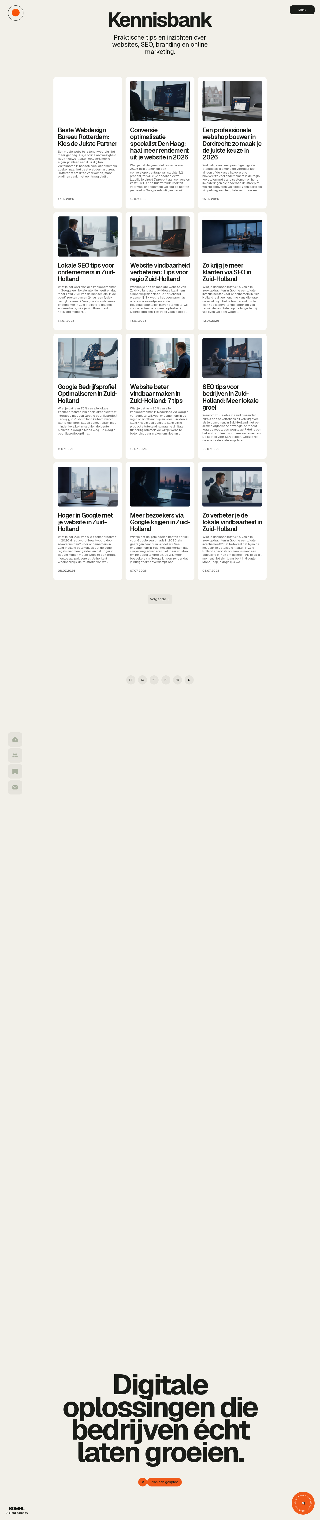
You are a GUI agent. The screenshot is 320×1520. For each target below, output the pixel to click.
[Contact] (15, 787)
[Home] (15, 739)
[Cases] (15, 771)
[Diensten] (15, 755)
